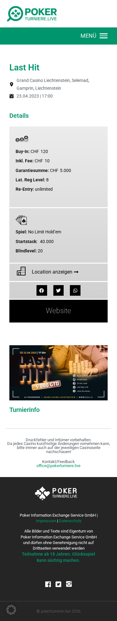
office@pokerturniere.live (58, 465)
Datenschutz (70, 520)
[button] (42, 290)
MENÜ (88, 35)
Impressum (46, 520)
